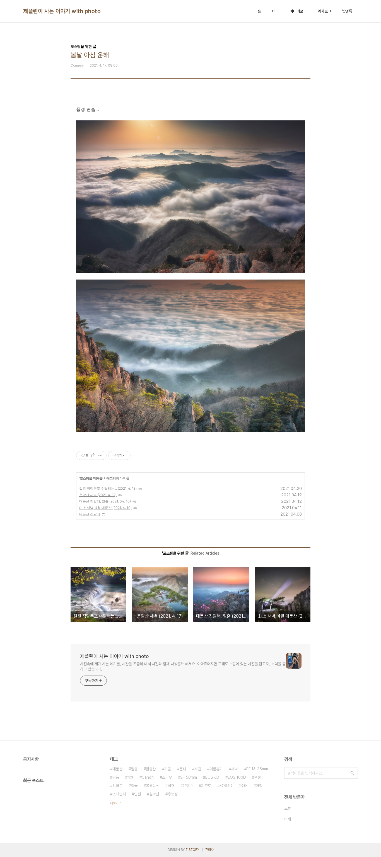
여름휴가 (216, 769)
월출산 (151, 769)
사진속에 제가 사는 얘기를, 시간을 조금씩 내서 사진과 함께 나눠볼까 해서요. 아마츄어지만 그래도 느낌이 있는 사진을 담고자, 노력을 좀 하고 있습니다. (182, 666)
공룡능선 (152, 785)
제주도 (206, 785)
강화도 (117, 785)
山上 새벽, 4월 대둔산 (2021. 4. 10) (105, 508)
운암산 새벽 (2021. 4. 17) (98, 495)
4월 (130, 777)
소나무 (167, 777)
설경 (171, 785)
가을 (167, 769)
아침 (259, 785)
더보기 (114, 803)
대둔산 (117, 769)
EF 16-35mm (257, 769)
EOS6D (226, 785)
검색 (352, 773)
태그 (275, 11)
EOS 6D (212, 777)
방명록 (347, 11)
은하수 (188, 785)
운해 (182, 769)
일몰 (134, 785)
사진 (197, 769)
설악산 (154, 794)
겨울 (257, 777)
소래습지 (119, 794)
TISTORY (192, 850)
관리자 (209, 850)
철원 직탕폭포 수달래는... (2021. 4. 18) (108, 488)
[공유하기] (93, 455)
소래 (244, 785)
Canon (148, 777)
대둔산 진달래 (89, 514)
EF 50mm (188, 777)
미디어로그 (298, 11)
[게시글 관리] (100, 455)
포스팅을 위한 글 (91, 478)
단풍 (115, 777)
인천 (137, 794)
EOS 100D (237, 777)
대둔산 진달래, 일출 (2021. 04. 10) (105, 501)
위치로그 (324, 11)
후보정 (173, 794)
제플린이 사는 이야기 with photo (62, 11)
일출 (134, 769)
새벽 (234, 769)
